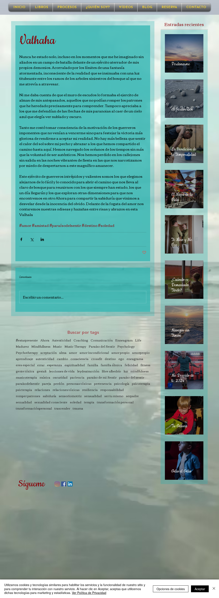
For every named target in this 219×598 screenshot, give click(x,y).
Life (138, 340)
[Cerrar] (213, 589)
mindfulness (139, 371)
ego (121, 359)
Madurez (22, 346)
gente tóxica (25, 371)
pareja (46, 383)
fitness (145, 365)
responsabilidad (112, 390)
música (45, 377)
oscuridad (60, 377)
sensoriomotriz (70, 396)
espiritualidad (75, 365)
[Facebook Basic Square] (63, 483)
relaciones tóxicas (66, 390)
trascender (62, 408)
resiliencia (90, 390)
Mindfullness (40, 346)
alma (63, 352)
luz (126, 371)
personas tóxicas (79, 383)
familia (92, 365)
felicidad (131, 365)
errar (40, 365)
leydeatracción (88, 371)
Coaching (81, 340)
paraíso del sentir (131, 377)
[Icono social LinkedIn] (70, 483)
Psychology (126, 346)
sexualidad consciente (50, 402)
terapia (89, 402)
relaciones (42, 390)
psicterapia (24, 390)
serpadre (132, 396)
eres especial (25, 365)
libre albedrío (111, 371)
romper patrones (28, 396)
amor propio (120, 352)
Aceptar (200, 589)
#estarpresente (27, 340)
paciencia (77, 377)
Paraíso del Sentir (102, 346)
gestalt (42, 371)
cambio (62, 359)
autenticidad (45, 359)
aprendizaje (24, 359)
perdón (59, 383)
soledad (75, 402)
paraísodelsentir (28, 383)
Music (57, 346)
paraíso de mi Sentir (102, 377)
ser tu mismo (113, 396)
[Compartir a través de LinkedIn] (42, 239)
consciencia (80, 359)
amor (73, 352)
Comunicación (102, 340)
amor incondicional (94, 352)
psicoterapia (141, 383)
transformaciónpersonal (34, 408)
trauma (78, 408)
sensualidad (93, 396)
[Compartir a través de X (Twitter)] (32, 239)
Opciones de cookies (171, 589)
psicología (121, 383)
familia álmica (111, 365)
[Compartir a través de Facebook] (21, 239)
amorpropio (141, 352)
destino (110, 359)
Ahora (44, 340)
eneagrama (135, 359)
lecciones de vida (62, 371)
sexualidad (24, 402)
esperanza (54, 365)
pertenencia (103, 383)
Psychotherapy (27, 352)
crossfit (96, 359)
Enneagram (124, 340)
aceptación (48, 352)
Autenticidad (61, 340)
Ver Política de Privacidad (89, 593)
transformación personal (115, 402)
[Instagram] (57, 483)
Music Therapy (75, 346)
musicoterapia (26, 377)
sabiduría (49, 396)
